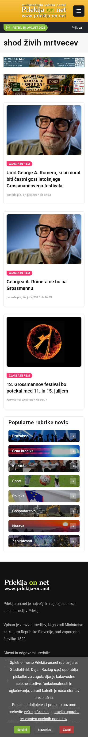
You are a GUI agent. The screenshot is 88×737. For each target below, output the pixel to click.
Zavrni (67, 729)
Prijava (77, 28)
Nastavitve (44, 729)
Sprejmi (22, 729)
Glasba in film (19, 164)
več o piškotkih (36, 712)
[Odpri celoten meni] (79, 11)
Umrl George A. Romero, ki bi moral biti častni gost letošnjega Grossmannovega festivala (43, 179)
